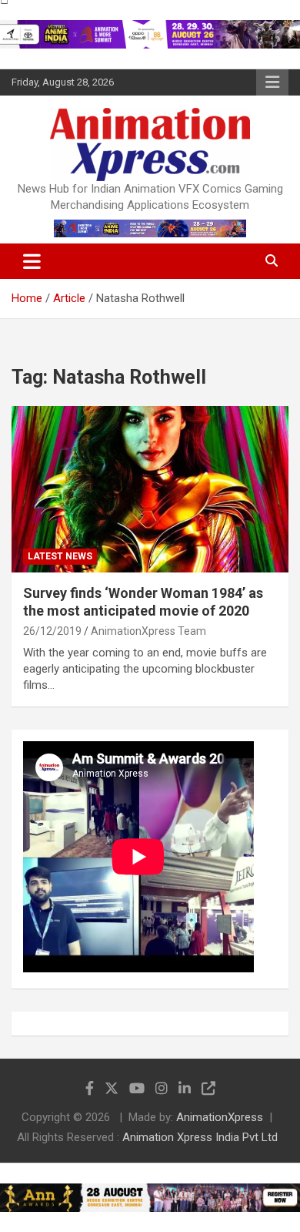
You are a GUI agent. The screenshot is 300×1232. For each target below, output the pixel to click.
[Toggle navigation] (32, 261)
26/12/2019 (52, 631)
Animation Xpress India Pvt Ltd (200, 1137)
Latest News (60, 556)
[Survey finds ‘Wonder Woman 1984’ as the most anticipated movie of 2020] (150, 488)
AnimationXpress (219, 1117)
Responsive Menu (272, 82)
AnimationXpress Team (148, 631)
